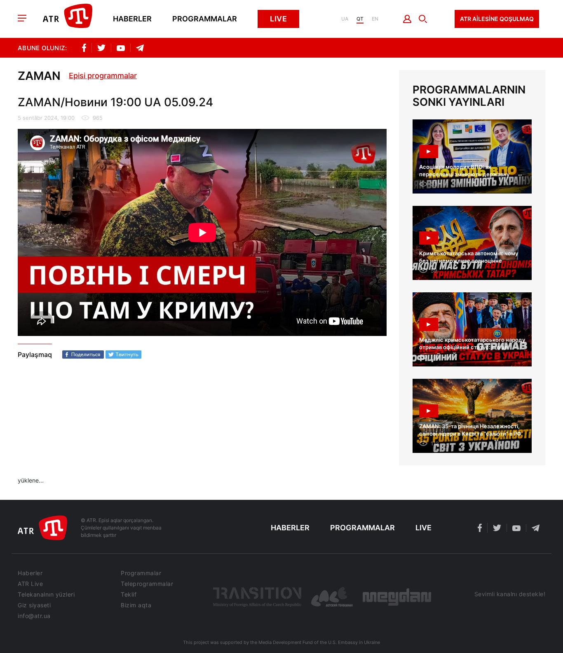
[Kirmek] (407, 19)
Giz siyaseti (34, 605)
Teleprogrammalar (147, 584)
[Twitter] (123, 354)
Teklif (128, 594)
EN (375, 18)
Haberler (132, 19)
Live (278, 18)
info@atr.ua (34, 616)
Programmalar (204, 19)
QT (360, 18)
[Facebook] (83, 354)
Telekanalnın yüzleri (46, 594)
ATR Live (30, 584)
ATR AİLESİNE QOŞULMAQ (497, 18)
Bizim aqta (136, 605)
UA (344, 18)
